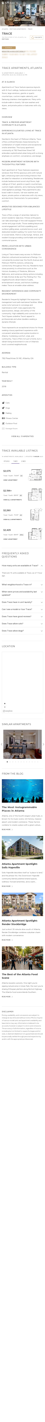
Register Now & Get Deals (13, 51)
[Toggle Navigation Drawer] (42, 3)
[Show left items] (1, 744)
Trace (30, 29)
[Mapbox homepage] (8, 711)
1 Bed (15, 461)
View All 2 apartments (12, 519)
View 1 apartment (10, 480)
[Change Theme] (2, 2)
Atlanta (5, 29)
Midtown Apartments (18, 29)
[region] (22, 682)
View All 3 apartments (12, 500)
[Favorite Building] (40, 470)
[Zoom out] (4, 707)
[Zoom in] (4, 703)
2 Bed (23, 461)
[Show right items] (43, 744)
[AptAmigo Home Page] (11, 3)
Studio (7, 461)
